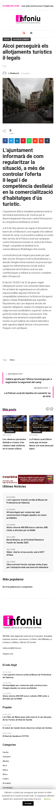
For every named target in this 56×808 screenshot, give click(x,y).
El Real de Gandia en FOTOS (16, 736)
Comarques (8, 787)
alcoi (12, 360)
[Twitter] (11, 140)
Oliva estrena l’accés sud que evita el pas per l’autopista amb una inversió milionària (27, 566)
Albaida (6, 761)
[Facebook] (5, 140)
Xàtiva (5, 770)
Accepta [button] (28, 803)
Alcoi (6, 39)
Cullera (5, 779)
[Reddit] (35, 140)
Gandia (5, 752)
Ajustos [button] (47, 799)
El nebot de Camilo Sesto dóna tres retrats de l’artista (27, 728)
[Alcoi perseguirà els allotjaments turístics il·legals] (28, 100)
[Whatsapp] (29, 140)
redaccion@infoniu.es (12, 648)
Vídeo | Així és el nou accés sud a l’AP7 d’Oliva (25, 553)
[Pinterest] (23, 140)
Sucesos (10, 431)
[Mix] (41, 140)
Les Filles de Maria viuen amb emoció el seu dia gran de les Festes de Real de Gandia (27, 718)
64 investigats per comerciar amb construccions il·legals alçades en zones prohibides (27, 515)
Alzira (5, 774)
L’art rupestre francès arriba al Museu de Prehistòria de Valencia (27, 501)
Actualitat (11, 419)
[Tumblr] (47, 140)
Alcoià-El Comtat (21, 39)
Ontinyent (7, 757)
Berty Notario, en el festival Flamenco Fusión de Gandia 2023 (25, 541)
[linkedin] (17, 140)
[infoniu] (28, 19)
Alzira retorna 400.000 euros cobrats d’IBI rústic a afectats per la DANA (27, 529)
